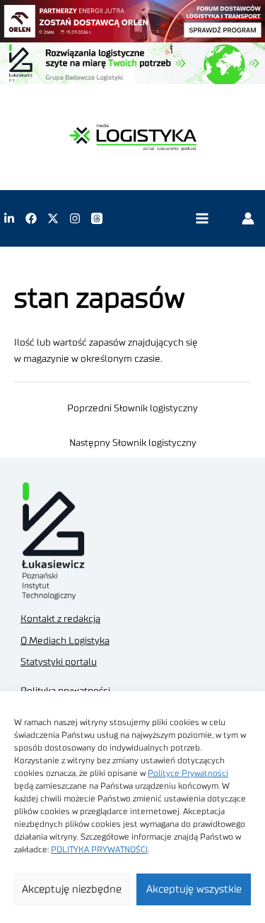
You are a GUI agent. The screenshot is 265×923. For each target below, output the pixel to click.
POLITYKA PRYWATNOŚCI (99, 849)
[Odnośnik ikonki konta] (248, 218)
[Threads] (97, 218)
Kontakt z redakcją (60, 619)
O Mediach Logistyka (65, 641)
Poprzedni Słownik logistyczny (132, 408)
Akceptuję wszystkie (194, 889)
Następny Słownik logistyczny (132, 443)
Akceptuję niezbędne (72, 889)
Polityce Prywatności (188, 773)
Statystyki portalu (58, 662)
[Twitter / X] (53, 218)
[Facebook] (31, 218)
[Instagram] (75, 218)
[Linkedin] (9, 218)
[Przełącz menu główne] (202, 219)
